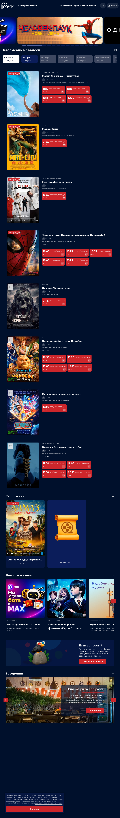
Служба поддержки (92, 661)
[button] (17, 31)
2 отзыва (45, 351)
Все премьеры (65, 563)
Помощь (93, 5)
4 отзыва (45, 457)
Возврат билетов (28, 5)
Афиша (77, 5)
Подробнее (95, 710)
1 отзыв (45, 245)
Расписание (66, 5)
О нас (85, 5)
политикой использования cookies (48, 804)
